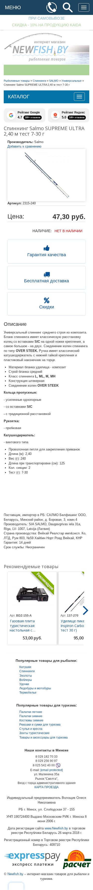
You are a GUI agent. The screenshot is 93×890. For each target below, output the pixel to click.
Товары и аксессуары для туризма (43, 737)
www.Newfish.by (56, 828)
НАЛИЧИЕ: (42, 231)
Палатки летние (30, 712)
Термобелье (27, 692)
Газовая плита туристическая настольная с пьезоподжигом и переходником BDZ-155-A (31, 630)
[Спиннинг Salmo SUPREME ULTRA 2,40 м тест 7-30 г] (46, 175)
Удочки (24, 684)
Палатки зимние (30, 716)
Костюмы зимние (31, 720)
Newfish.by (15, 874)
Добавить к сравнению (24, 146)
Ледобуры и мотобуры (35, 688)
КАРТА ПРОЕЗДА (46, 787)
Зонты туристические (34, 733)
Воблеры (25, 680)
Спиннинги (27, 671)
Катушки (25, 667)
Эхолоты (25, 675)
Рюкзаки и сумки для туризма (40, 724)
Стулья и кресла (30, 729)
